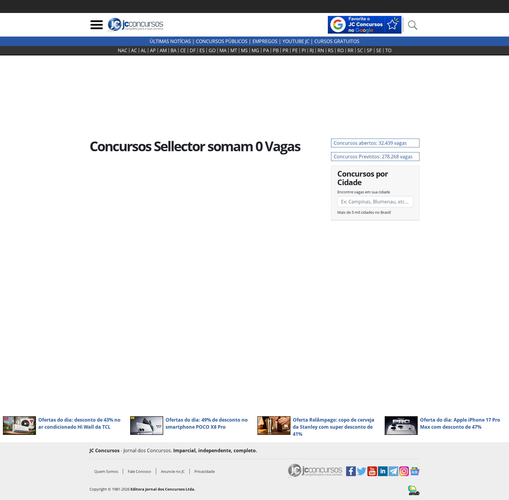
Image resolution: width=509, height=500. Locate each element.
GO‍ (212, 50)
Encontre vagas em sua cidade (363, 192)
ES (202, 50)
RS (330, 50)
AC (134, 50)
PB (276, 50)
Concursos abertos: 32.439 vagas (370, 143)
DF (193, 50)
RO (340, 50)
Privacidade (204, 471)
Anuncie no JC (173, 471)
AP (153, 50)
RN (321, 50)
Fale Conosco (139, 471)
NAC (122, 50)
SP (369, 50)
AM (163, 50)
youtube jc (295, 41)
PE (295, 50)
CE (183, 50)
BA (173, 50)
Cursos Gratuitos (336, 41)
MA (223, 50)
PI (304, 50)
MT (233, 50)
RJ (312, 50)
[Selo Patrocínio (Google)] (364, 24)
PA (266, 50)
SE (378, 50)
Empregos (264, 41)
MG (255, 50)
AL (143, 50)
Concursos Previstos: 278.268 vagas (373, 156)
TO (388, 50)
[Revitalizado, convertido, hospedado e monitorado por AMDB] (413, 490)
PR (285, 50)
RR (350, 50)
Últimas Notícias (170, 41)
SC (360, 50)
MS (244, 50)
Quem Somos (106, 471)
